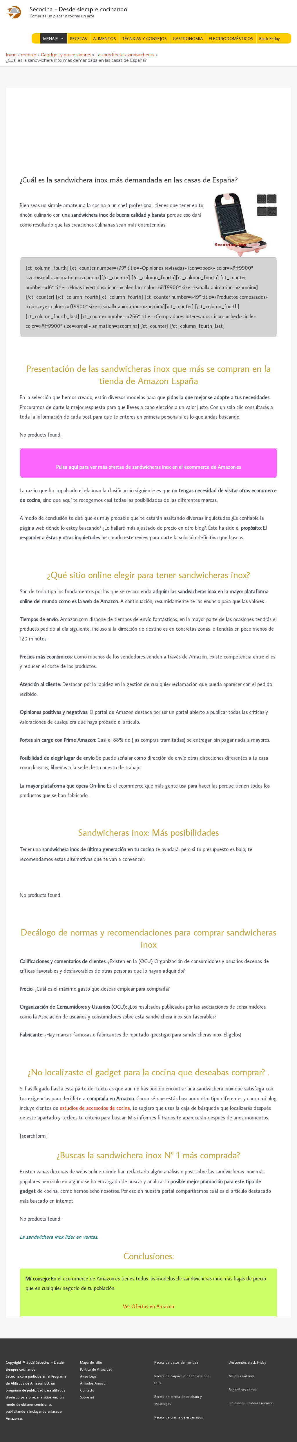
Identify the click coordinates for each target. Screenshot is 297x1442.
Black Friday (269, 38)
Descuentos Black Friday (247, 1362)
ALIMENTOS (104, 38)
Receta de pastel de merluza (176, 1362)
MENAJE (50, 38)
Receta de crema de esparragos (178, 1417)
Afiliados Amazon (94, 1383)
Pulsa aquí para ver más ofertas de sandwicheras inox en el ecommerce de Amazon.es (148, 467)
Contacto (87, 1390)
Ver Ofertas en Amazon (148, 1306)
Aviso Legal (88, 1376)
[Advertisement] (148, 131)
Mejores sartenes (241, 1376)
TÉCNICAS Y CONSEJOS (144, 38)
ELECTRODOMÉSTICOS (231, 38)
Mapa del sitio (91, 1362)
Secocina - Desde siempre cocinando (78, 9)
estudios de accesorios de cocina (95, 1108)
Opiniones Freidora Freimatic (251, 1403)
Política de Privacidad (96, 1369)
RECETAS (78, 38)
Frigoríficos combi (243, 1389)
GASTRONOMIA (188, 38)
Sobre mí (87, 1397)
